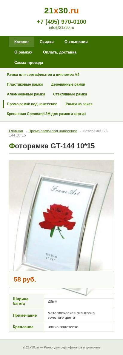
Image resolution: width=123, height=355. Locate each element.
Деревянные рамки (68, 84)
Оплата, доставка (59, 52)
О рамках (23, 52)
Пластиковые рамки (25, 84)
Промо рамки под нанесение (32, 104)
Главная (16, 131)
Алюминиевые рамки (26, 94)
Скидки (47, 42)
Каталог (21, 42)
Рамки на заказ (79, 104)
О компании (76, 42)
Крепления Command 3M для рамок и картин (46, 114)
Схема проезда (28, 62)
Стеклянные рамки (70, 94)
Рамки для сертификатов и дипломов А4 (43, 75)
